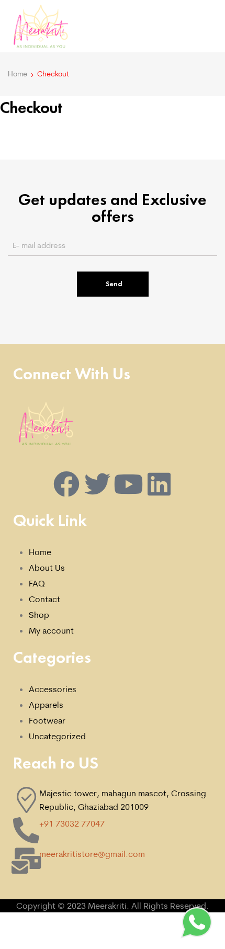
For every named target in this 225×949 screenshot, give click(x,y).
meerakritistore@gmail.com (92, 854)
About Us (47, 567)
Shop (39, 614)
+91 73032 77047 (72, 823)
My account (51, 630)
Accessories (52, 689)
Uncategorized (57, 736)
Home (17, 73)
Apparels (46, 704)
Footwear (47, 720)
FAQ (37, 583)
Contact (44, 599)
